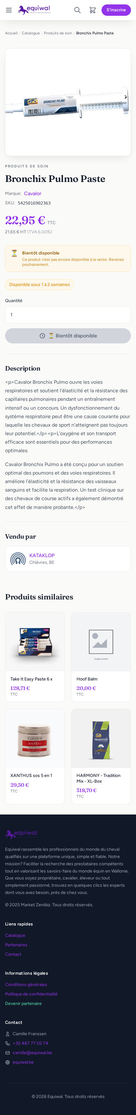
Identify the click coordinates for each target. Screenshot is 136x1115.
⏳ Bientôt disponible (72, 336)
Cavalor (32, 193)
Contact (13, 954)
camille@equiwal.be (32, 1052)
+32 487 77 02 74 (30, 1043)
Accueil (11, 33)
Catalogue (31, 33)
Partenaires (16, 945)
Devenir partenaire (23, 1003)
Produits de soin (58, 33)
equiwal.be (23, 1062)
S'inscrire (116, 10)
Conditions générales (26, 984)
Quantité (13, 300)
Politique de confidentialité (31, 994)
